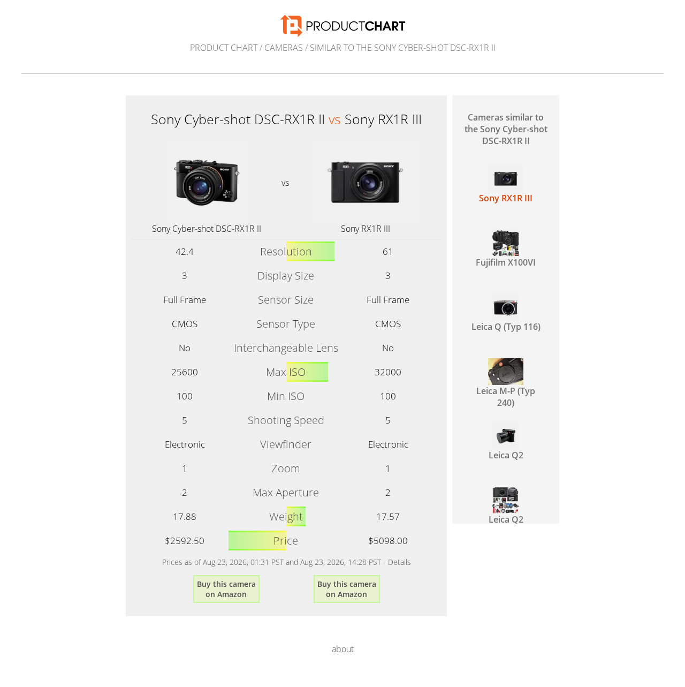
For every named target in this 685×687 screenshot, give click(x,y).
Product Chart (223, 48)
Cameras (283, 48)
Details (399, 562)
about (343, 649)
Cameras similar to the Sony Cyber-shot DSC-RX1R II (506, 129)
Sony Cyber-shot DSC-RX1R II (206, 229)
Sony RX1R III (365, 229)
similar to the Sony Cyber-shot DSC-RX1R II (403, 48)
